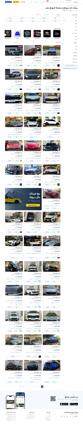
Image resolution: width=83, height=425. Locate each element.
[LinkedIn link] (64, 416)
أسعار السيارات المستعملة (70, 65)
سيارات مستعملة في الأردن (11, 416)
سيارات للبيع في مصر (31, 414)
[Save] (44, 47)
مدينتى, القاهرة (56, 134)
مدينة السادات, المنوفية (18, 302)
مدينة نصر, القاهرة (37, 86)
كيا (48, 62)
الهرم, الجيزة (56, 205)
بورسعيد (57, 302)
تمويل (16, 304)
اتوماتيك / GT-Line (46, 205)
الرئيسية (49, 414)
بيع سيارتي (15, 2)
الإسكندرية (38, 62)
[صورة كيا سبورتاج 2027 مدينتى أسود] (14, 169)
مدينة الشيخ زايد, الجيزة (18, 62)
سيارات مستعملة (68, 2)
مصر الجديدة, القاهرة (55, 229)
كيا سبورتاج (15, 110)
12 (23, 386)
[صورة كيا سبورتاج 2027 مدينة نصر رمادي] (14, 74)
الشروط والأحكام (47, 418)
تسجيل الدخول (8, 2)
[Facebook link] (70, 416)
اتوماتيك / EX (20, 304)
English (22, 1)
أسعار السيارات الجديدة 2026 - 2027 (70, 68)
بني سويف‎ (57, 278)
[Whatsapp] (54, 65)
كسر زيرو (47, 158)
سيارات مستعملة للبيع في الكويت (10, 414)
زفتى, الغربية (38, 229)
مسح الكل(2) (65, 10)
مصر (75, 416)
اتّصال (47, 65)
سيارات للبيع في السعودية (30, 418)
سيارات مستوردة (56, 2)
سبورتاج (46, 62)
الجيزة (57, 352)
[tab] (58, 14)
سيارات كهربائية (49, 2)
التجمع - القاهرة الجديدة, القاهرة (35, 158)
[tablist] (32, 14)
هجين (39, 353)
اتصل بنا (48, 416)
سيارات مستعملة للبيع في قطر (11, 418)
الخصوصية (48, 420)
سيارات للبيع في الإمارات (31, 416)
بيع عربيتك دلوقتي (32, 205)
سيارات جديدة (62, 2)
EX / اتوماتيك (8, 278)
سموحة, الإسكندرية (37, 302)
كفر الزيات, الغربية (56, 377)
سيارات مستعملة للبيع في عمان (11, 420)
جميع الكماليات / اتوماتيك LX (36, 379)
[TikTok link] (67, 416)
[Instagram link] (61, 416)
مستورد (12, 110)
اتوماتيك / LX (49, 352)
